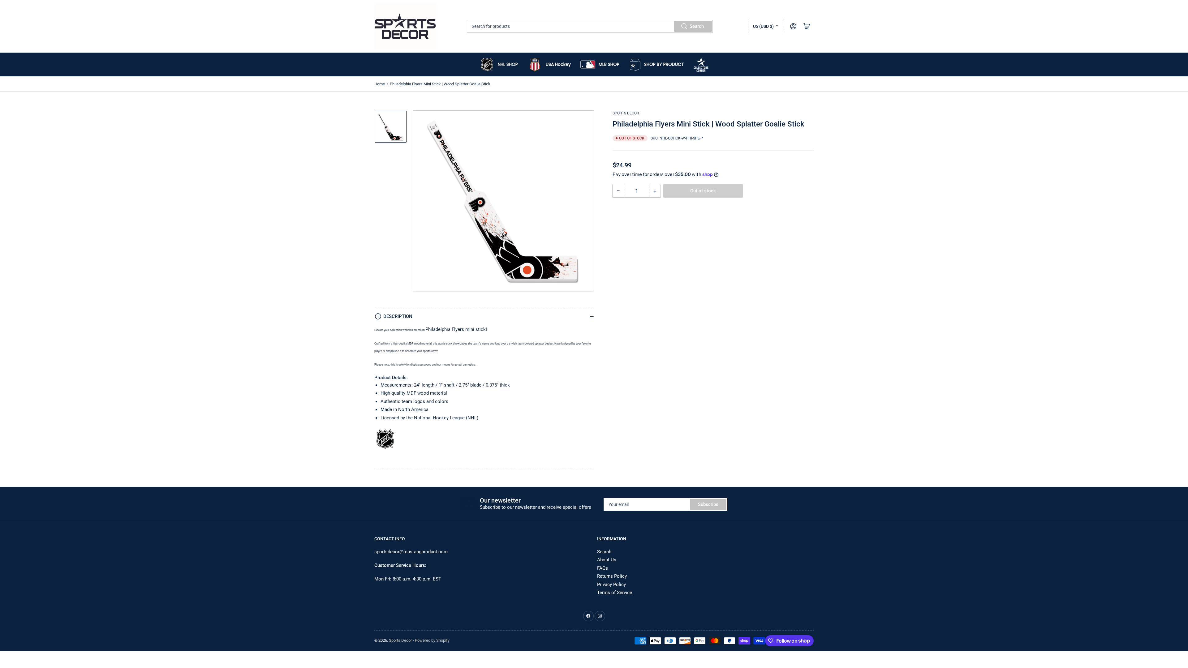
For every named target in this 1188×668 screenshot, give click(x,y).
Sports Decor (626, 113)
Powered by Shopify (432, 640)
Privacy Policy (611, 584)
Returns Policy (612, 576)
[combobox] (590, 26)
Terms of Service (614, 592)
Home (379, 84)
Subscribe (708, 504)
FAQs (602, 568)
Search (697, 26)
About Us (606, 560)
